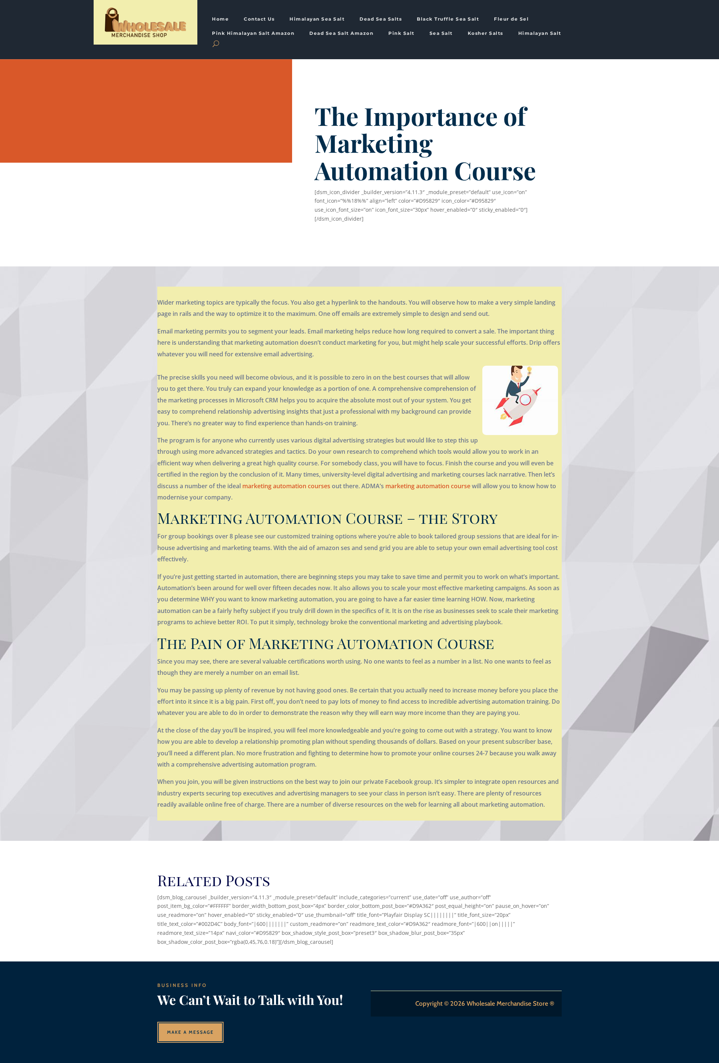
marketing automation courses (286, 486)
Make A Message (190, 1032)
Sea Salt (441, 33)
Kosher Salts (485, 33)
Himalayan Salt (539, 33)
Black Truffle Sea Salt (448, 19)
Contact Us (259, 19)
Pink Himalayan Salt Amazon (253, 33)
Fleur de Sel (511, 19)
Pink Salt (401, 33)
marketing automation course (427, 486)
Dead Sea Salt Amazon (341, 33)
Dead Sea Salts (381, 19)
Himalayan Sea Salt (317, 19)
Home (220, 19)
